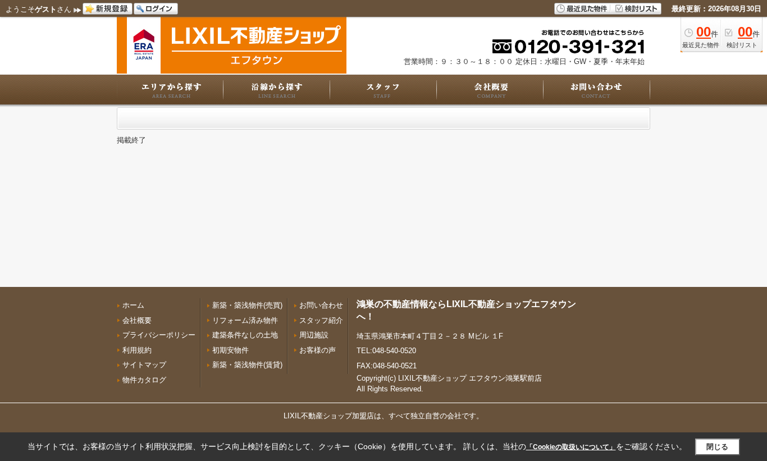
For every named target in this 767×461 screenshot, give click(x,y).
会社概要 (137, 320)
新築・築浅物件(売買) (247, 305)
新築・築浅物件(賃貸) (247, 364)
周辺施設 (313, 335)
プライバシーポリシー (158, 335)
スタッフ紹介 (321, 320)
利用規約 (137, 350)
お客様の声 (317, 350)
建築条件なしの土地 (245, 335)
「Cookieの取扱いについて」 (571, 447)
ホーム (133, 305)
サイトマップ (144, 364)
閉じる (717, 446)
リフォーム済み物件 (245, 320)
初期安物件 (230, 350)
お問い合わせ (321, 305)
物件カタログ (144, 380)
